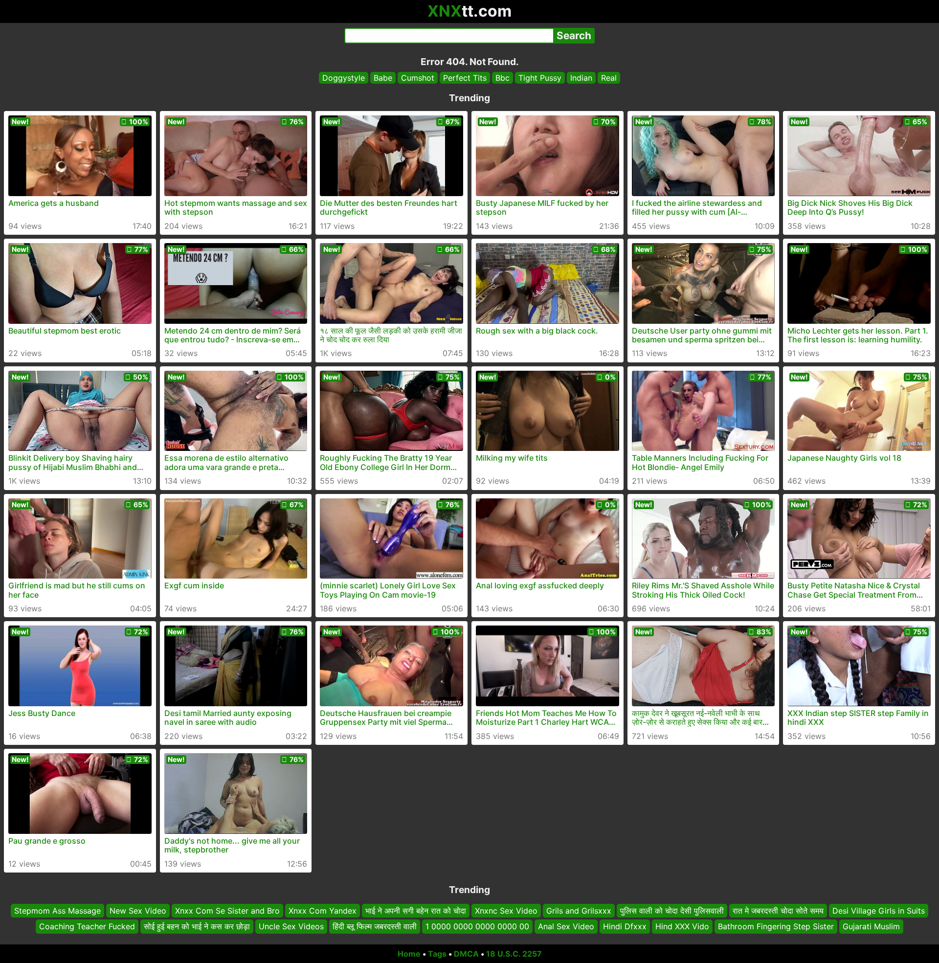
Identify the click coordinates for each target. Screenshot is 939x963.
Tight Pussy (539, 78)
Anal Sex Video (566, 926)
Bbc (502, 78)
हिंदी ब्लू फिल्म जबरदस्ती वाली (375, 926)
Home (409, 953)
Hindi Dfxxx (625, 926)
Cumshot (417, 78)
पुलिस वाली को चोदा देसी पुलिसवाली (672, 911)
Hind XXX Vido (682, 926)
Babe (383, 78)
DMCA (466, 953)
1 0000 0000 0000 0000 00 (477, 926)
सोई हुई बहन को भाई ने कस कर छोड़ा (197, 926)
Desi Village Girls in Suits (878, 911)
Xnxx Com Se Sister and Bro (227, 911)
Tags (437, 953)
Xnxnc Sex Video (506, 911)
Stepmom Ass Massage (57, 911)
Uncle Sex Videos (291, 926)
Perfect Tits (465, 78)
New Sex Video (138, 911)
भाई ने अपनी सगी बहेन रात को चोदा (415, 911)
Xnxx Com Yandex (323, 911)
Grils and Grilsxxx (578, 911)
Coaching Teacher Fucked (87, 926)
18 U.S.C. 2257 (514, 953)
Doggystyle (343, 78)
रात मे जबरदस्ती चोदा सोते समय (778, 911)
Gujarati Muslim (871, 926)
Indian (581, 78)
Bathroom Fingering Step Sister (776, 926)
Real (609, 78)
